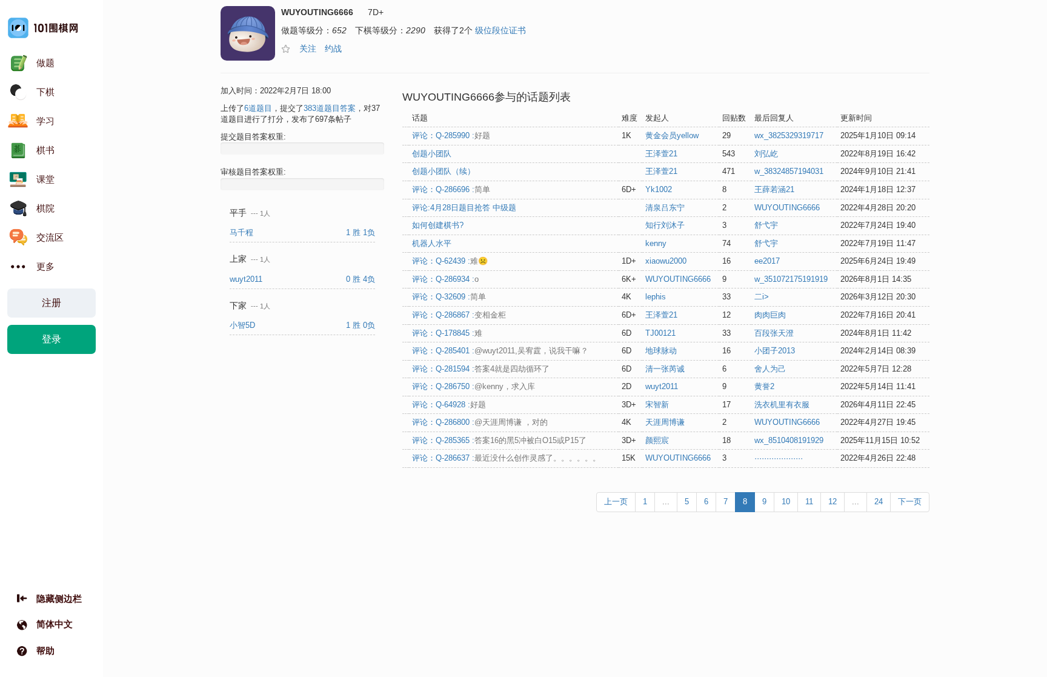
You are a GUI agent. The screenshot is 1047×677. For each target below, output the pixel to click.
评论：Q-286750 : (473, 386)
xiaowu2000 (665, 260)
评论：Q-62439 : (450, 260)
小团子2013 (774, 350)
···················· (778, 457)
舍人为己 (770, 368)
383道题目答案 (330, 108)
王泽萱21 (661, 153)
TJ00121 (660, 333)
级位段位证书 (500, 30)
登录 (51, 339)
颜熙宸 (657, 440)
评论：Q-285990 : (451, 135)
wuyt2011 (247, 279)
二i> (761, 296)
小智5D (244, 325)
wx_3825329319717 (788, 135)
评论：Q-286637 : (506, 457)
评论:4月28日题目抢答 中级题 (464, 207)
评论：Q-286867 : (459, 314)
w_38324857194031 (788, 171)
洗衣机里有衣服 (781, 404)
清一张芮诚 (665, 368)
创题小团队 (431, 153)
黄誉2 (764, 386)
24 (878, 501)
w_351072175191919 (791, 279)
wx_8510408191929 (788, 440)
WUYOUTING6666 (787, 207)
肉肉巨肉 (770, 314)
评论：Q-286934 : (445, 279)
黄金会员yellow (672, 135)
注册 (51, 303)
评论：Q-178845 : (447, 333)
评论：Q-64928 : (449, 404)
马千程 (243, 232)
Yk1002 (658, 189)
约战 (333, 48)
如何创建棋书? (438, 225)
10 (786, 501)
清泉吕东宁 (665, 207)
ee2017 (767, 260)
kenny (655, 243)
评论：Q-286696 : (451, 189)
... (666, 501)
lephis (655, 296)
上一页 (616, 501)
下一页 (910, 501)
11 (809, 501)
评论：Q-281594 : (481, 368)
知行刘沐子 (665, 225)
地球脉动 (661, 350)
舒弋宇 (766, 225)
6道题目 (258, 108)
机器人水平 (431, 243)
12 (832, 501)
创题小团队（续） (443, 171)
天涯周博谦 (665, 422)
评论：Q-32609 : (449, 296)
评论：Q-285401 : (500, 350)
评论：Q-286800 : (480, 422)
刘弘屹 (766, 153)
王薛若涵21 (774, 189)
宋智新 (657, 404)
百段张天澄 (774, 333)
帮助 (45, 650)
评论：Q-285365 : (499, 440)
